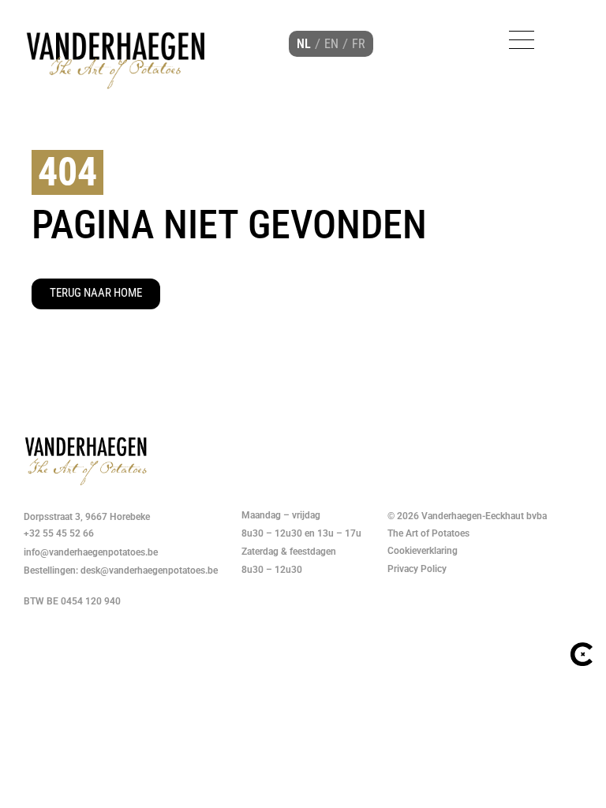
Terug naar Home (96, 293)
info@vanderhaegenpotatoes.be (91, 552)
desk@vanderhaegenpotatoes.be (149, 570)
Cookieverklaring (423, 550)
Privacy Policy (417, 568)
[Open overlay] (521, 40)
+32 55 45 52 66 (59, 533)
